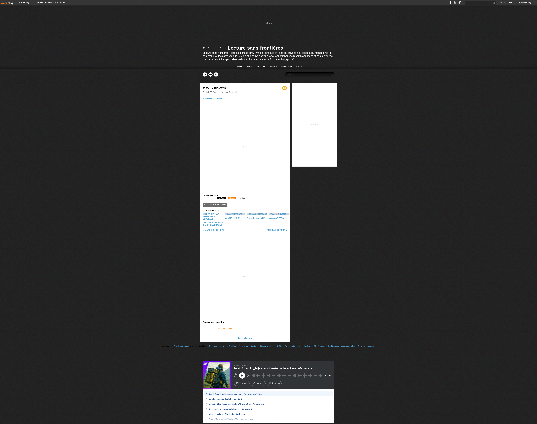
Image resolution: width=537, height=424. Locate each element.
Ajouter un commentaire (226, 329)
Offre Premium (319, 346)
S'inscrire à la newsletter (215, 205)
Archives (273, 66)
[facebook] (450, 2)
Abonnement (286, 66)
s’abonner (244, 383)
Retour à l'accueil (244, 338)
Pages (249, 66)
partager (260, 383)
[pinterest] (459, 2)
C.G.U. (279, 346)
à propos (276, 383)
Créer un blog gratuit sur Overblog (222, 346)
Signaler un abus (267, 346)
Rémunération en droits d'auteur (297, 346)
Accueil (239, 66)
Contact (299, 66)
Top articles (243, 346)
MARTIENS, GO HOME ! (213, 99)
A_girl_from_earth (181, 346)
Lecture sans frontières (255, 48)
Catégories (260, 66)
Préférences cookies (366, 346)
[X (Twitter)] (455, 2)
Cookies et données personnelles (341, 346)
